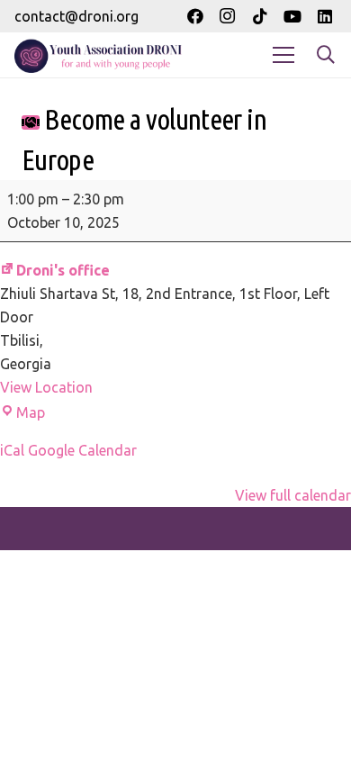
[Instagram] (228, 16)
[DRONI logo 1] (101, 55)
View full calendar (293, 495)
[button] (326, 54)
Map (30, 412)
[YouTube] (292, 16)
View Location (46, 387)
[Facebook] (195, 16)
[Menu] (283, 54)
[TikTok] (260, 16)
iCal (12, 450)
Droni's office (63, 270)
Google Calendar (82, 450)
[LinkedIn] (325, 16)
